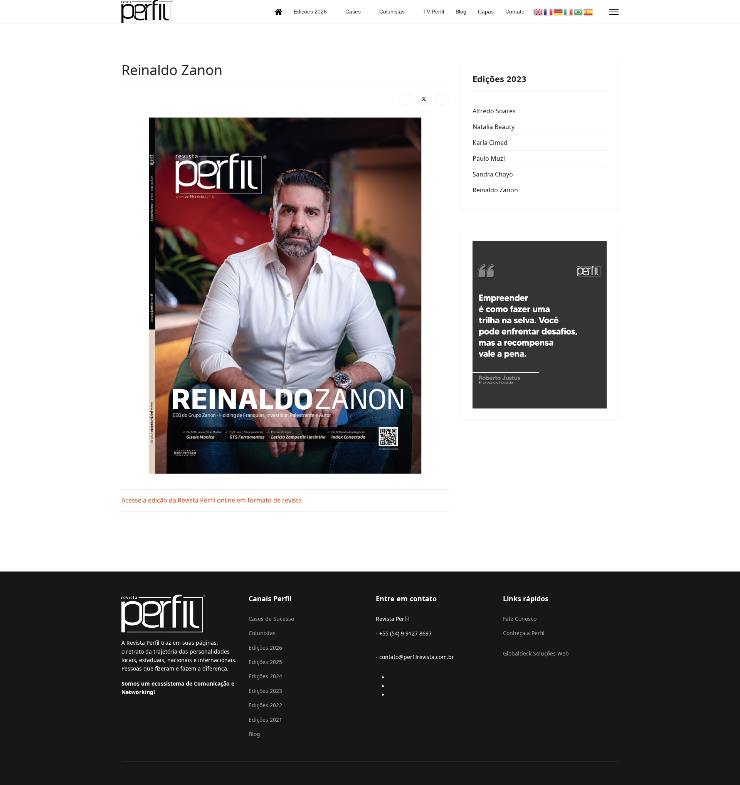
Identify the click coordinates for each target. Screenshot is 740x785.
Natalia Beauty (494, 127)
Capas (486, 11)
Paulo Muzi (489, 158)
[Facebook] (405, 98)
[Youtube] (391, 686)
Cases (353, 11)
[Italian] (568, 11)
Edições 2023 (265, 690)
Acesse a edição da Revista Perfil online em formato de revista (211, 500)
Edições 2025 (265, 662)
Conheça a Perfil (524, 633)
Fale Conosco (519, 618)
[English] (538, 11)
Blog (461, 11)
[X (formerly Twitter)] (424, 98)
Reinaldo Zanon (495, 190)
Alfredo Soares (494, 111)
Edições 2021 (265, 719)
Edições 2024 (265, 676)
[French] (548, 11)
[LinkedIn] (442, 98)
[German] (558, 11)
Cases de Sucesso (271, 618)
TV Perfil (433, 11)
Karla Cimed (490, 142)
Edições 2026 (310, 11)
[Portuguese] (579, 11)
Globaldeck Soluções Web (536, 653)
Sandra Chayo (493, 174)
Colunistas (392, 11)
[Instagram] (391, 694)
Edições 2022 (265, 705)
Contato (515, 11)
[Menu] (614, 12)
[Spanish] (589, 11)
